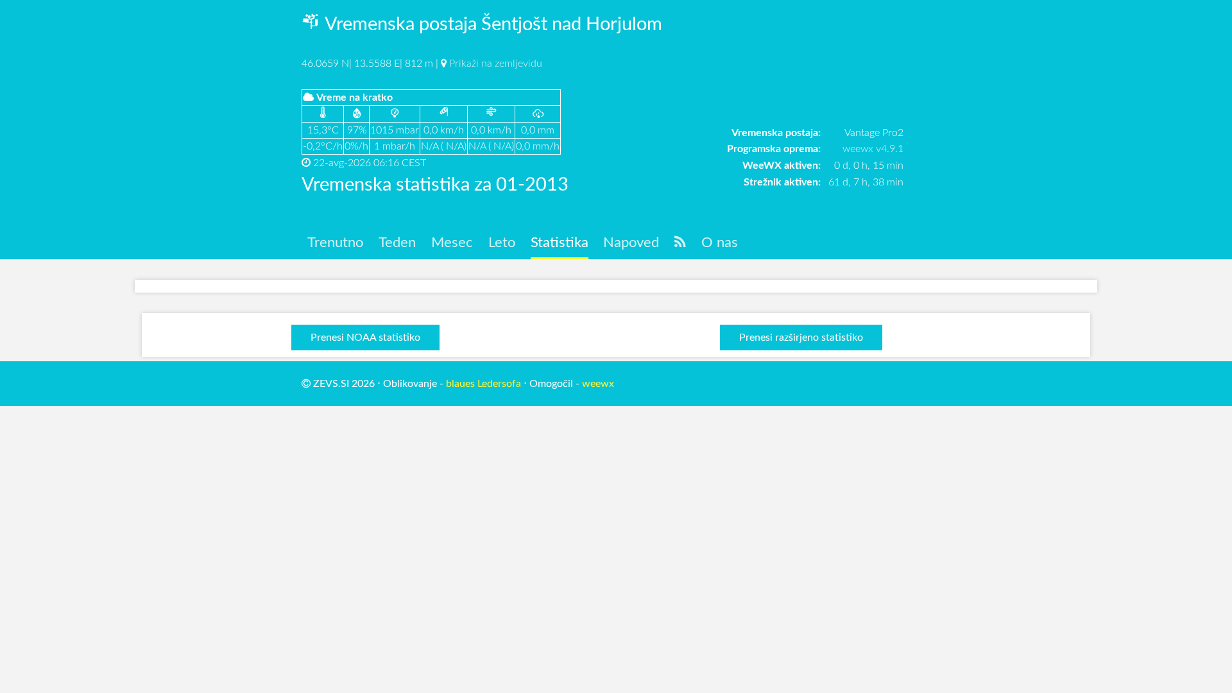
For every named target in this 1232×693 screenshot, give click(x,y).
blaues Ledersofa (483, 384)
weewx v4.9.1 (873, 149)
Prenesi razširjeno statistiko (801, 337)
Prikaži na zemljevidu (495, 63)
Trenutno (335, 242)
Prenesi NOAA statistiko (365, 337)
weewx (598, 384)
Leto (501, 242)
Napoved (631, 242)
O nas (719, 242)
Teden (397, 242)
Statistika (559, 242)
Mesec (452, 242)
